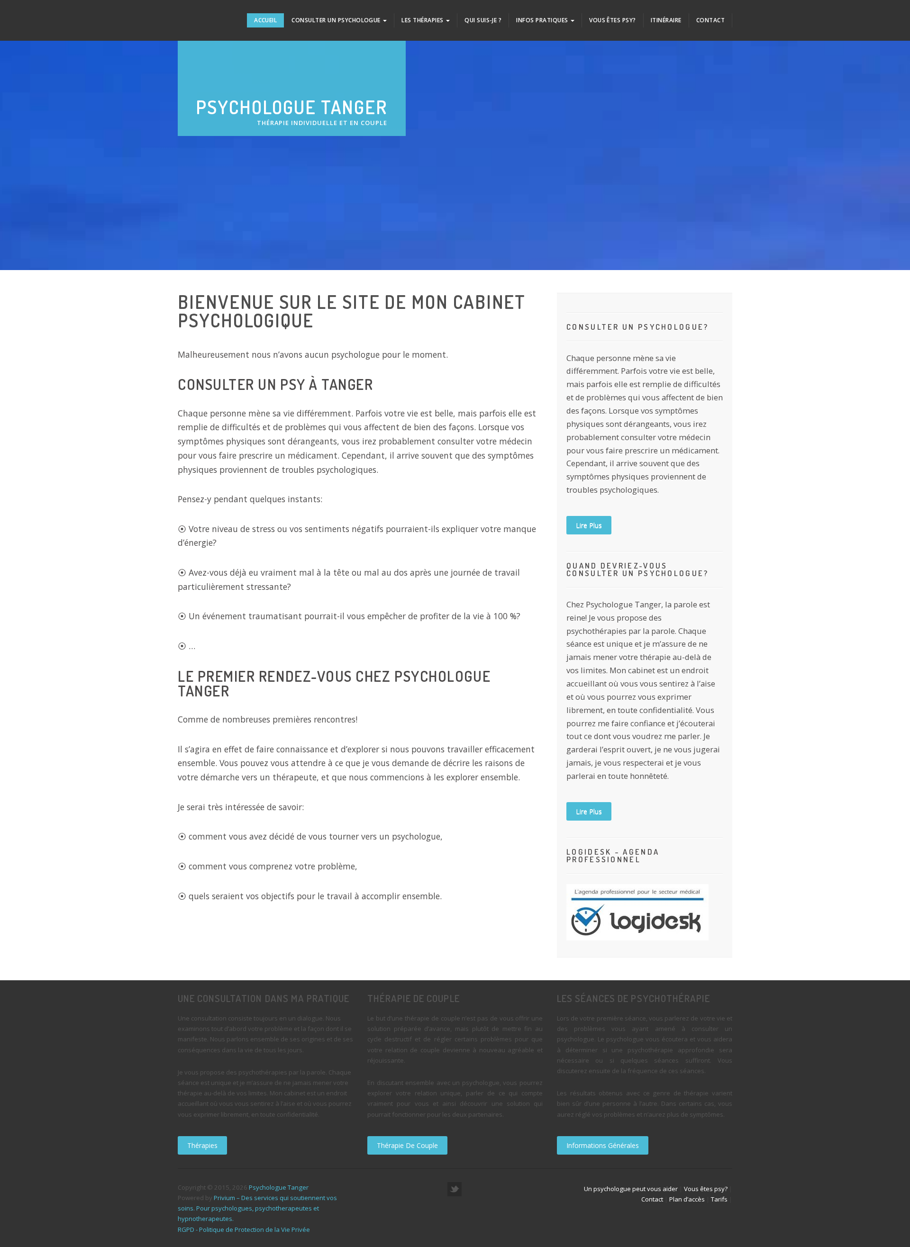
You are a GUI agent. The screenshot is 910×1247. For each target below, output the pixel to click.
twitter (454, 1189)
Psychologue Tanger (279, 1187)
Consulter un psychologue (336, 20)
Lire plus (589, 525)
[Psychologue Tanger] (195, 16)
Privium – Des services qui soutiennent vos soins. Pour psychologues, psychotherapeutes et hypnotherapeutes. (257, 1208)
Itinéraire (666, 20)
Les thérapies (423, 20)
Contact (710, 20)
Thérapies (202, 1145)
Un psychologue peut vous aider (631, 1188)
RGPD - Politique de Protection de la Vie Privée (244, 1229)
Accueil (265, 20)
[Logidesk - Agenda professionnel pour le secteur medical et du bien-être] (637, 911)
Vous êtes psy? (612, 20)
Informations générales (602, 1145)
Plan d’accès (687, 1199)
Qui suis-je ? (482, 20)
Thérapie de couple (407, 1145)
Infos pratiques (543, 20)
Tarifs (719, 1199)
